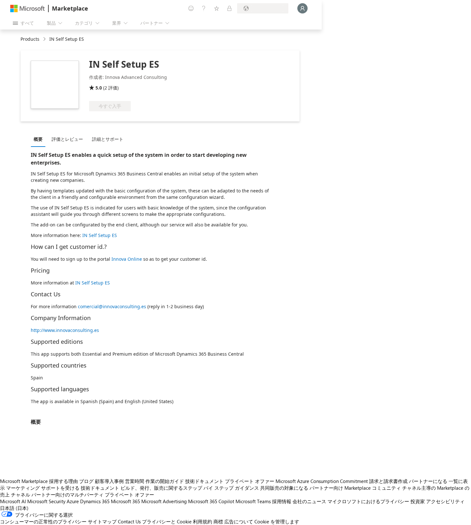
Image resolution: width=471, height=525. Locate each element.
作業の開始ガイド (164, 481)
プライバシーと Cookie (167, 521)
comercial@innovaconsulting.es (112, 306)
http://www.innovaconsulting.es (65, 330)
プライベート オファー (249, 481)
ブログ (86, 481)
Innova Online (127, 259)
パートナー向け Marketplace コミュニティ (355, 488)
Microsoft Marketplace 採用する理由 (39, 481)
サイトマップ (102, 521)
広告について (238, 521)
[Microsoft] (27, 8)
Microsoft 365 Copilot (211, 501)
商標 (218, 521)
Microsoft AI (13, 501)
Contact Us (129, 521)
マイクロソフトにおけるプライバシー (368, 501)
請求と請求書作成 (388, 481)
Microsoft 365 (125, 501)
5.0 (98, 88)
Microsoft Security (46, 501)
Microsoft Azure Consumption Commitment (322, 481)
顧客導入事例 (109, 481)
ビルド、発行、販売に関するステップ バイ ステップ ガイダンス (189, 488)
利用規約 (202, 521)
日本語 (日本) (14, 508)
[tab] (40, 139)
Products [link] (30, 39)
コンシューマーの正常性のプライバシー (43, 521)
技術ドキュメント (204, 481)
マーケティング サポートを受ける (42, 488)
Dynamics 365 (95, 501)
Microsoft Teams (253, 501)
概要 (38, 139)
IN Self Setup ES (99, 235)
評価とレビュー (67, 139)
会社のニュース (309, 501)
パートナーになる (428, 481)
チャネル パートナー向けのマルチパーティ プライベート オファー (82, 494)
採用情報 (281, 501)
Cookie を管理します (276, 521)
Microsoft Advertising (164, 501)
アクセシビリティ (445, 501)
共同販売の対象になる (284, 488)
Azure (73, 501)
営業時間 (134, 481)
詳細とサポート (107, 139)
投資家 (417, 501)
